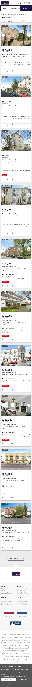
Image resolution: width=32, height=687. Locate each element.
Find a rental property (6, 600)
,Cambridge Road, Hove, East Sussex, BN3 (16, 156)
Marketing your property (22, 592)
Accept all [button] (8, 679)
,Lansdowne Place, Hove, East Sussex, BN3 (16, 102)
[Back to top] (16, 574)
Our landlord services (22, 601)
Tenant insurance (5, 603)
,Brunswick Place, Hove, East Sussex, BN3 (16, 420)
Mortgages (3, 590)
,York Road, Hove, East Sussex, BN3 (16, 368)
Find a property (4, 588)
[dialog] (16, 675)
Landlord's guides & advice (23, 604)
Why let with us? (21, 600)
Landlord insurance (21, 603)
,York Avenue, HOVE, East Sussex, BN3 (16, 49)
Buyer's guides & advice (6, 593)
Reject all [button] (24, 679)
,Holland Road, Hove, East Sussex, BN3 (16, 526)
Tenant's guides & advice (7, 604)
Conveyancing (4, 592)
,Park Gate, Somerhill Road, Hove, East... (16, 316)
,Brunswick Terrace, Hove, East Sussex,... (16, 474)
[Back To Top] (16, 567)
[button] (16, 684)
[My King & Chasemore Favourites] (19, 4)
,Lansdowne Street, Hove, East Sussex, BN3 (16, 210)
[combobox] (10, 8)
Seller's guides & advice (22, 593)
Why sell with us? (21, 590)
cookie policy (23, 676)
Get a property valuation (22, 588)
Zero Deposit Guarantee (6, 601)
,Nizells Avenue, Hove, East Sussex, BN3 (16, 263)
